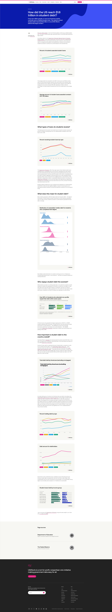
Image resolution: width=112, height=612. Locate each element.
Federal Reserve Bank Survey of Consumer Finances (48, 397)
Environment (63, 595)
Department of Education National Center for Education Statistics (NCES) (54, 39)
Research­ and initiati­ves (74, 595)
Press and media (73, 600)
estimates (48, 339)
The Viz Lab (72, 592)
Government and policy (74, 598)
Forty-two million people (42, 32)
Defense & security (64, 590)
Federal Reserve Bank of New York (59, 346)
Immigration (63, 598)
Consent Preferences (79, 608)
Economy (62, 592)
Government (63, 597)
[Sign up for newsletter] (43, 592)
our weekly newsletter (43, 513)
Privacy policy (73, 608)
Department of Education (44, 170)
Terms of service (66, 608)
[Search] (83, 2)
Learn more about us (32, 576)
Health (62, 600)
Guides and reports (74, 590)
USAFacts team (32, 36)
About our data (73, 597)
